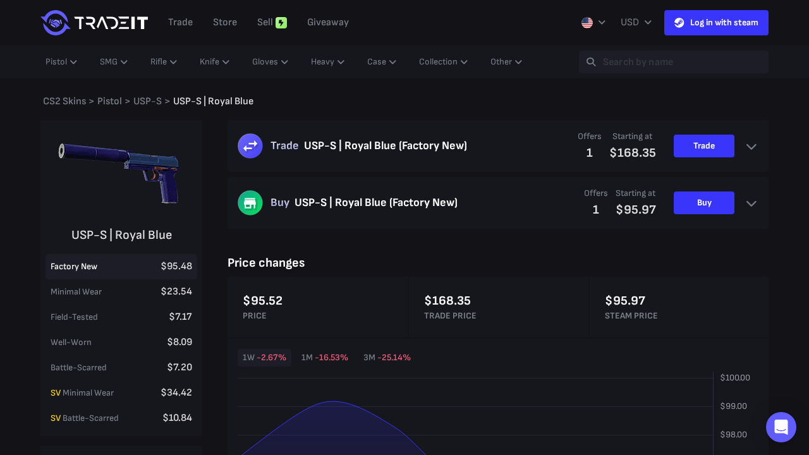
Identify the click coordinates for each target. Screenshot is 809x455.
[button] (781, 427)
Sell (265, 22)
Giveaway (328, 22)
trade (180, 22)
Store (225, 22)
